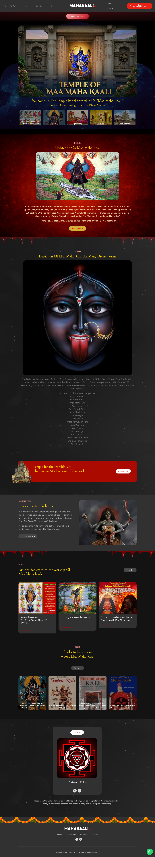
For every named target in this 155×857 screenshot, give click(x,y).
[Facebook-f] (75, 791)
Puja (5, 6)
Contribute (109, 8)
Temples (51, 6)
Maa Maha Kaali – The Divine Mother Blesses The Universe (34, 620)
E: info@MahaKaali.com (78, 782)
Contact (108, 3)
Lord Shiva (14, 6)
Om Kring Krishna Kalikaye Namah (76, 617)
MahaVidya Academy (89, 853)
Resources (39, 6)
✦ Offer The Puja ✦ (77, 16)
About (26, 6)
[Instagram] (79, 791)
